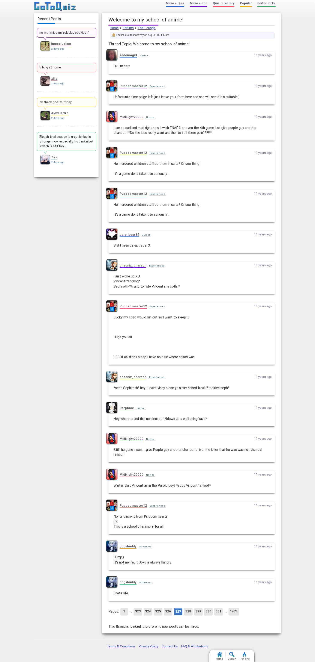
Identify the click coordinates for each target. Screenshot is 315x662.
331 (218, 611)
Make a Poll (198, 3)
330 (208, 611)
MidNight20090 (131, 117)
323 (138, 611)
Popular (246, 3)
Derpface (127, 408)
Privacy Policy (148, 646)
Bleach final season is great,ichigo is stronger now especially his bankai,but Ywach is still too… (66, 141)
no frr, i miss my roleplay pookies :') (64, 33)
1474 (234, 611)
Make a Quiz (175, 3)
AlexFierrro (59, 113)
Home (114, 28)
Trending (244, 658)
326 (168, 611)
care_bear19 (129, 234)
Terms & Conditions (121, 646)
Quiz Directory (223, 3)
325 (158, 611)
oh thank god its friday (55, 102)
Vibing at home (50, 67)
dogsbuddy (128, 546)
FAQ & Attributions (194, 646)
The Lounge (147, 28)
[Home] (55, 6)
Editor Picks (266, 3)
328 (188, 611)
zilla (54, 78)
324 (148, 611)
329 (198, 611)
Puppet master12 (133, 86)
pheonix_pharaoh (133, 265)
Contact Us (170, 646)
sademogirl (128, 55)
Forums (128, 28)
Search (232, 658)
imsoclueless (61, 44)
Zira (54, 157)
